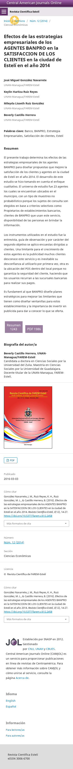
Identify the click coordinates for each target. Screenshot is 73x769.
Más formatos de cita (19, 523)
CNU (31, 649)
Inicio (7, 21)
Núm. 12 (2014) (38, 21)
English (11, 701)
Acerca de (22, 678)
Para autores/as (15, 735)
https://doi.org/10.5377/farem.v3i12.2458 (28, 515)
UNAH (39, 649)
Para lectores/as (15, 729)
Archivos (20, 21)
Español (11, 706)
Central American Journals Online (34, 2)
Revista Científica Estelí (24, 11)
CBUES (50, 649)
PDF (12, 460)
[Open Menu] (4, 11)
